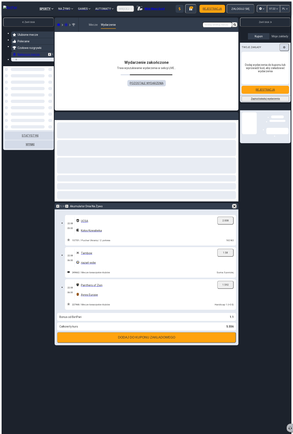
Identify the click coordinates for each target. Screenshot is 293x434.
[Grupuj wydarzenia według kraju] (50, 111)
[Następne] (66, 206)
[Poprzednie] (49, 54)
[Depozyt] (180, 9)
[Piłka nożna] (66, 25)
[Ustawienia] (284, 81)
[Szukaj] (235, 24)
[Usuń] (234, 206)
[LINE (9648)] (58, 25)
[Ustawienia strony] (262, 9)
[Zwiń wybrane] (45, 111)
